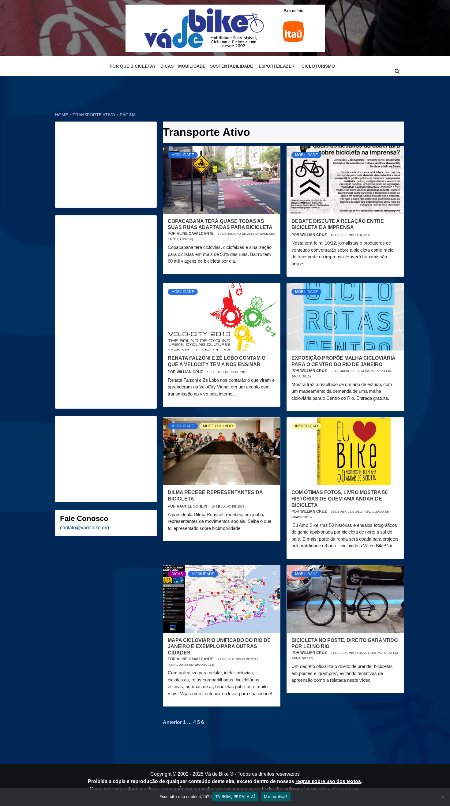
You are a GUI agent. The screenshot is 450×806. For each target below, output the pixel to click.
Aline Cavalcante (196, 233)
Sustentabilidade (231, 66)
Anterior (172, 722)
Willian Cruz (314, 235)
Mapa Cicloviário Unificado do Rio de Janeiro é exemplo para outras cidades (219, 647)
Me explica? (275, 796)
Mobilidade (191, 66)
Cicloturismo (318, 66)
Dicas (167, 66)
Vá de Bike (217, 774)
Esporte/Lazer (276, 66)
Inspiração (306, 426)
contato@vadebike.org (84, 527)
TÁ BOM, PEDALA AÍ (235, 796)
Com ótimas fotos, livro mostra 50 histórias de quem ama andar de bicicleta (339, 499)
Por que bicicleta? (133, 66)
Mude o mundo (218, 426)
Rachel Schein (192, 506)
